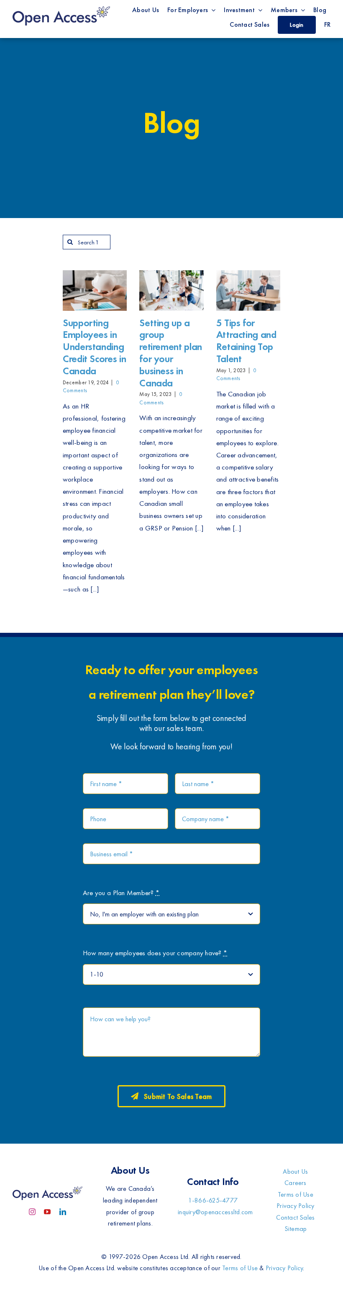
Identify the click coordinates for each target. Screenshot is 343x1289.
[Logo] (61, 7)
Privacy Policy (284, 1268)
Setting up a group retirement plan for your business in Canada (170, 352)
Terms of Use (240, 1268)
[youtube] (47, 1211)
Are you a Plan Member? (121, 892)
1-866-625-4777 (213, 1200)
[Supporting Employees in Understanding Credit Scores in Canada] (95, 290)
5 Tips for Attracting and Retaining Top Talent (246, 340)
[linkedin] (62, 1211)
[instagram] (32, 1211)
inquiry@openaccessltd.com (215, 1212)
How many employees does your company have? (155, 952)
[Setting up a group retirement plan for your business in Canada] (171, 290)
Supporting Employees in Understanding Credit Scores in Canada (94, 346)
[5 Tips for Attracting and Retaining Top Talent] (248, 290)
